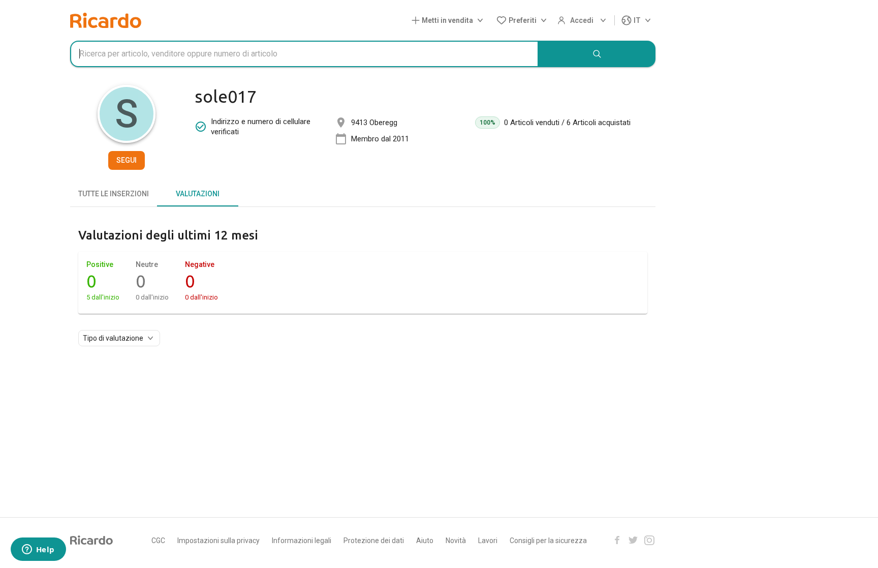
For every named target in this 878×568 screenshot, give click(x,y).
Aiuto (424, 540)
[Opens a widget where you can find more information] (38, 550)
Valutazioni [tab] (198, 194)
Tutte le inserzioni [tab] (113, 194)
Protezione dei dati (373, 540)
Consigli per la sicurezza (548, 540)
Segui (126, 160)
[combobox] (304, 54)
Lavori (487, 540)
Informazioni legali (301, 540)
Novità (456, 540)
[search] (597, 54)
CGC (158, 540)
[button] (449, 20)
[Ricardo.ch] (105, 20)
